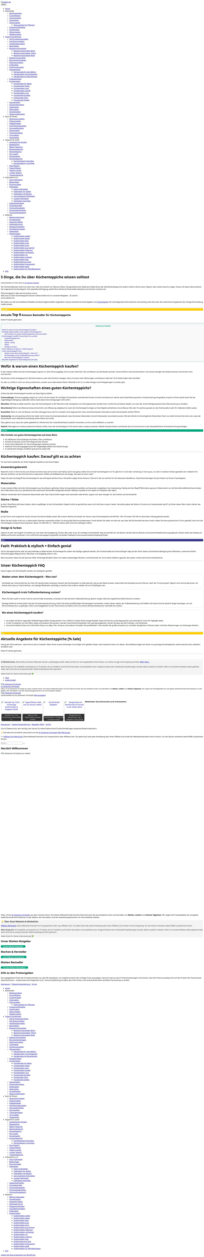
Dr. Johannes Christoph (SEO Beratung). (54, 732)
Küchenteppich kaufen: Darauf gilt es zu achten (19, 336)
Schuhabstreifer (15, 205)
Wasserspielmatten (17, 114)
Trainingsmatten (16, 133)
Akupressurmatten (17, 119)
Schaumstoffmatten (17, 27)
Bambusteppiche (16, 149)
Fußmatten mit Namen (23, 194)
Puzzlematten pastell (22, 91)
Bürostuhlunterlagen (17, 60)
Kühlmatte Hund (16, 224)
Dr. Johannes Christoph (32, 283)
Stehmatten (14, 109)
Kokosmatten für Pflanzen (24, 25)
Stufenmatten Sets (21, 259)
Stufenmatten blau (21, 241)
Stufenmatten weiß (21, 266)
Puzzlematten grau (21, 88)
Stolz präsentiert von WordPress (22, 1255)
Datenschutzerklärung (21, 724)
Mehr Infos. (144, 662)
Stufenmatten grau (21, 243)
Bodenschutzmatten (17, 58)
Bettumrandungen (16, 217)
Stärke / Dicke (9, 342)
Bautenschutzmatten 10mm (25, 53)
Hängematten (15, 69)
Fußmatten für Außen (22, 191)
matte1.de (5, 1255)
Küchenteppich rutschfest (24, 163)
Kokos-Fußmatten (21, 189)
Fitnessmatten (15, 121)
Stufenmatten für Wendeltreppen (27, 269)
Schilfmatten (14, 30)
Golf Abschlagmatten (17, 126)
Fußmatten (13, 187)
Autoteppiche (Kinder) (18, 142)
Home (7, 8)
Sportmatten (14, 130)
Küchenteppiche (15, 159)
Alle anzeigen (40, 695)
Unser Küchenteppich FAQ (12, 351)
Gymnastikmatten (16, 128)
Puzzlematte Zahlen (21, 100)
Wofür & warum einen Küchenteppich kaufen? (19, 330)
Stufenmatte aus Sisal (22, 262)
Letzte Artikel (10, 680)
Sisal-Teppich (14, 166)
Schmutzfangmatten (17, 210)
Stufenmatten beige (22, 238)
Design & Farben (10, 347)
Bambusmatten (15, 13)
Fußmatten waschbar (22, 201)
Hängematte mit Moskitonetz (25, 76)
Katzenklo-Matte (16, 222)
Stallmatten (14, 231)
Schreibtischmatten (17, 229)
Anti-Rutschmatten (16, 41)
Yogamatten (14, 137)
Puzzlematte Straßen (22, 95)
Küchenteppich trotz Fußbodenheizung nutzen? (22, 355)
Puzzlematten (14, 81)
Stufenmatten (15, 234)
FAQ (6, 271)
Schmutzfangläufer (17, 208)
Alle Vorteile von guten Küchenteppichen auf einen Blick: (25, 334)
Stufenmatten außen (22, 236)
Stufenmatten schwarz (23, 257)
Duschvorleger (15, 184)
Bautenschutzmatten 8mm (24, 51)
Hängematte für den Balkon (25, 72)
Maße (6, 345)
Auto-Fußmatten (16, 180)
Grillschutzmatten (16, 67)
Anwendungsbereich (12, 338)
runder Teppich (15, 173)
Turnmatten (14, 135)
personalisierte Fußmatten (24, 196)
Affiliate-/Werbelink (8, 926)
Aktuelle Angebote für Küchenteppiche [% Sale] (19, 359)
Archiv (48, 724)
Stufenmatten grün (21, 245)
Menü (4, 4)
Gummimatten (15, 18)
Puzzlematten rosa (21, 93)
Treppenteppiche (16, 175)
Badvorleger (14, 182)
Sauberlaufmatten (16, 203)
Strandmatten (15, 112)
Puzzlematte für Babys (23, 83)
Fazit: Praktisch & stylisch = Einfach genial (17, 349)
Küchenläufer (14, 156)
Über (7, 678)
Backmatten (14, 46)
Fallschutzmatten (16, 62)
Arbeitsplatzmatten (17, 44)
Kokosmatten (14, 23)
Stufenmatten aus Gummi (24, 248)
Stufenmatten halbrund (23, 250)
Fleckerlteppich (15, 152)
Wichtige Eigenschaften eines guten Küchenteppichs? (22, 332)
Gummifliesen (15, 15)
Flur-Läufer (13, 154)
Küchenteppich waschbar (24, 161)
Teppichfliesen (15, 168)
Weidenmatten (15, 34)
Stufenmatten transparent (24, 264)
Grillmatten (13, 65)
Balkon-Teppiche (16, 147)
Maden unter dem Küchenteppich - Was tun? (21, 353)
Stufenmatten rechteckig (24, 252)
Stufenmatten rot (21, 255)
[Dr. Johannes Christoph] (11, 684)
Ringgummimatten (17, 227)
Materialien (8, 340)
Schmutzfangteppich (17, 212)
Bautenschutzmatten (17, 48)
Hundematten (15, 220)
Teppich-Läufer (15, 170)
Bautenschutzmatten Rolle (24, 55)
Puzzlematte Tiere (21, 98)
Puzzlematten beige (22, 86)
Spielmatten (14, 107)
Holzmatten (14, 20)
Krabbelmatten (15, 79)
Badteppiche (14, 144)
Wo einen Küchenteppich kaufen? (16, 357)
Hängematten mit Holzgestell (25, 74)
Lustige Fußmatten (21, 198)
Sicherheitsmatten (16, 105)
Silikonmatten (15, 32)
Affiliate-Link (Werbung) (13, 736)
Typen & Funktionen (13, 37)
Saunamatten (14, 102)
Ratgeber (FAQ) (38, 724)
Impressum (5, 724)
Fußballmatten (15, 123)
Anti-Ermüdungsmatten (18, 39)
